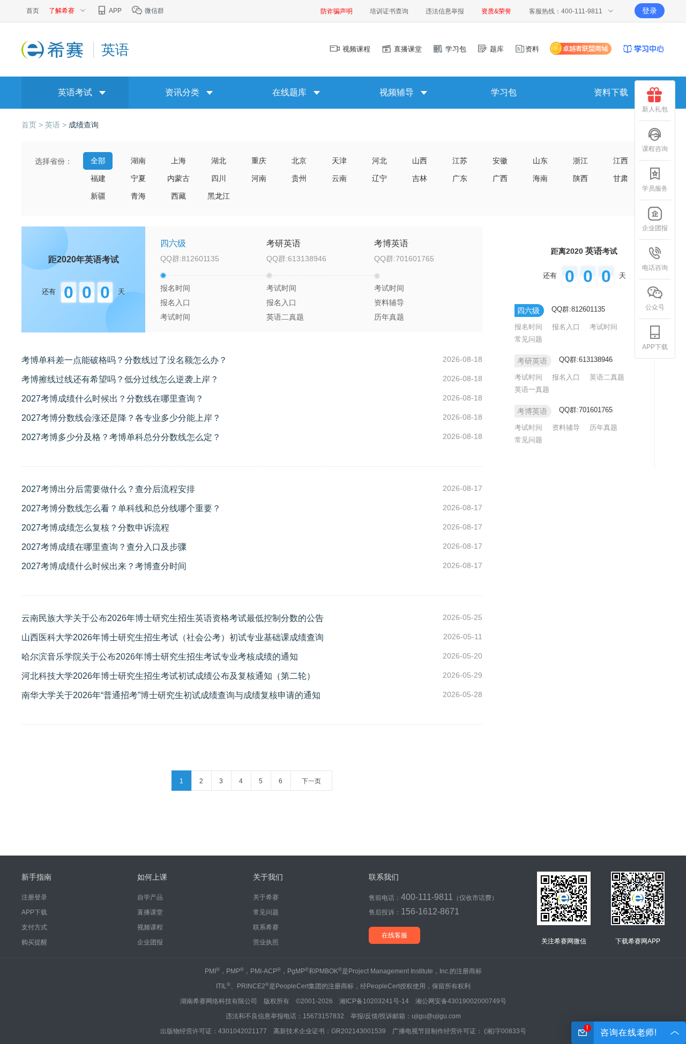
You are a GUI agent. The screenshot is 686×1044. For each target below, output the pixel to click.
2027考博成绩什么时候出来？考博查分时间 (104, 566)
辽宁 (379, 178)
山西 (419, 160)
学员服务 (655, 188)
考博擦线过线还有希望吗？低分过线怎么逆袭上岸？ (120, 379)
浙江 (580, 160)
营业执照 (266, 942)
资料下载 (611, 92)
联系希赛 (266, 927)
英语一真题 (531, 389)
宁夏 (138, 178)
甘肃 (620, 178)
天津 (339, 160)
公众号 (655, 307)
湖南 (138, 160)
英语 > (57, 124)
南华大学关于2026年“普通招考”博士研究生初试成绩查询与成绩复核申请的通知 (170, 695)
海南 (540, 178)
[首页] (53, 49)
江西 (620, 160)
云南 (339, 178)
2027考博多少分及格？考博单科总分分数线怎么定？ (121, 437)
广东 (459, 178)
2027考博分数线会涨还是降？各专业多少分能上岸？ (121, 417)
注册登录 (34, 897)
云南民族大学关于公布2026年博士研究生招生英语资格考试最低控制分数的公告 (172, 618)
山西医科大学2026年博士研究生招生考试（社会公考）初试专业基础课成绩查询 (172, 637)
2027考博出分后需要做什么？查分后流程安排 (108, 489)
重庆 (258, 160)
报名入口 (175, 302)
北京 (299, 160)
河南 (258, 178)
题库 (496, 49)
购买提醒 (34, 942)
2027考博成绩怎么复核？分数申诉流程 (95, 527)
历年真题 (389, 317)
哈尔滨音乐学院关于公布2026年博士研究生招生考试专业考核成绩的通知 (159, 656)
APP (115, 10)
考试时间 (175, 317)
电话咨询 (655, 267)
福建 (98, 178)
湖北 (218, 160)
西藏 (178, 196)
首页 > (33, 124)
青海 (138, 196)
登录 (649, 10)
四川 (218, 178)
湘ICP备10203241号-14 (374, 1001)
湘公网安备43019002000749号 (460, 1001)
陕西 (580, 178)
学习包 (454, 49)
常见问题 (528, 339)
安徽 (500, 160)
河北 (379, 160)
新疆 (98, 196)
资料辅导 (389, 302)
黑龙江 (218, 196)
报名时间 (175, 288)
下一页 (311, 781)
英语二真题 (285, 317)
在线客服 (394, 935)
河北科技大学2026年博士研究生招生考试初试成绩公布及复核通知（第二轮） (168, 675)
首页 (32, 10)
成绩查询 (84, 124)
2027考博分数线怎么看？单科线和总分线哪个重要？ (121, 508)
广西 (500, 178)
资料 (532, 49)
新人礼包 (655, 109)
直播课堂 (407, 49)
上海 (178, 160)
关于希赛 (266, 897)
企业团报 (655, 228)
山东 (540, 160)
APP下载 (655, 347)
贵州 (299, 178)
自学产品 (150, 897)
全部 (98, 160)
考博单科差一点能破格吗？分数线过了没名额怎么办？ (124, 360)
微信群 (153, 10)
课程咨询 (655, 149)
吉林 (419, 178)
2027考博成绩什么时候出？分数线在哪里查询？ (112, 398)
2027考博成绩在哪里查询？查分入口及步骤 (104, 546)
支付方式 (34, 927)
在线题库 (289, 92)
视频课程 (355, 49)
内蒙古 (178, 178)
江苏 (459, 160)
